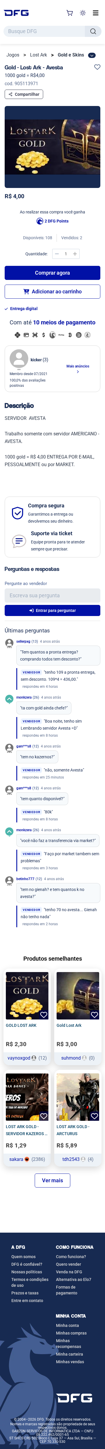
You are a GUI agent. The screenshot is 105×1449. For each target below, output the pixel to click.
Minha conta (67, 1325)
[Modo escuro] (83, 13)
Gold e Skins (71, 55)
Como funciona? (71, 1256)
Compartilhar (27, 94)
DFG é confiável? (26, 1264)
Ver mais (52, 1180)
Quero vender (68, 1264)
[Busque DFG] (93, 31)
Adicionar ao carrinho (57, 291)
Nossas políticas (26, 1272)
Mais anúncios (77, 366)
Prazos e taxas (24, 1293)
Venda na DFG (69, 1272)
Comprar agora (52, 273)
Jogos (12, 55)
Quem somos (23, 1256)
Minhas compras (71, 1333)
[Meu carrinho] (70, 13)
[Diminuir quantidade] (57, 253)
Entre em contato (27, 1300)
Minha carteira (69, 1354)
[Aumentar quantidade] (75, 253)
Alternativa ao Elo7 (73, 1279)
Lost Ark (38, 55)
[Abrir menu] (96, 13)
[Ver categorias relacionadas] (92, 55)
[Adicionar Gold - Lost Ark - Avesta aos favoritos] (97, 67)
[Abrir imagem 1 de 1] (52, 147)
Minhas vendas (70, 1361)
